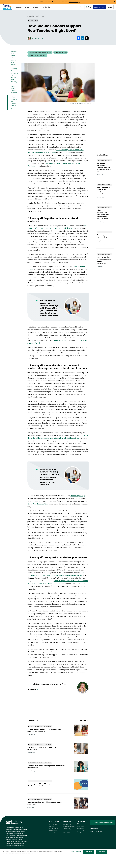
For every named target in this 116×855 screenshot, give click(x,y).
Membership (46, 7)
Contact (52, 833)
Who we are (53, 824)
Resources (18, 7)
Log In (110, 7)
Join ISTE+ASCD (99, 7)
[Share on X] (87, 38)
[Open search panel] (81, 7)
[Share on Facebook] (78, 38)
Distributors (80, 829)
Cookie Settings (76, 851)
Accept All (101, 851)
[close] (114, 2)
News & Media (53, 831)
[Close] (113, 851)
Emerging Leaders (69, 826)
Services (36, 7)
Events (27, 7)
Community (67, 829)
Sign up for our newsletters (103, 822)
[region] (58, 852)
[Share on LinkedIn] (82, 38)
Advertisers (80, 826)
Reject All (89, 851)
